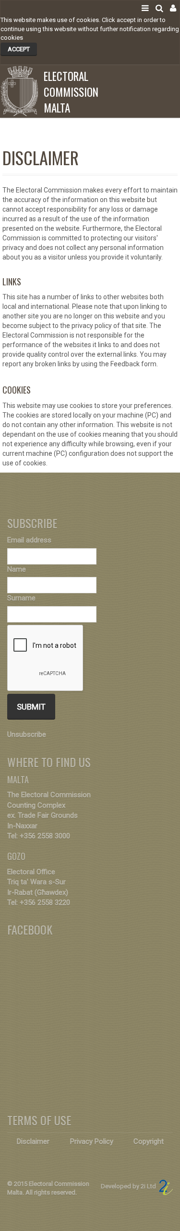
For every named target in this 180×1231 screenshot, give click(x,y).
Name (16, 569)
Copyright (148, 1141)
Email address (29, 540)
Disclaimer (33, 1141)
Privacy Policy (91, 1141)
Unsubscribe (26, 734)
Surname (21, 598)
